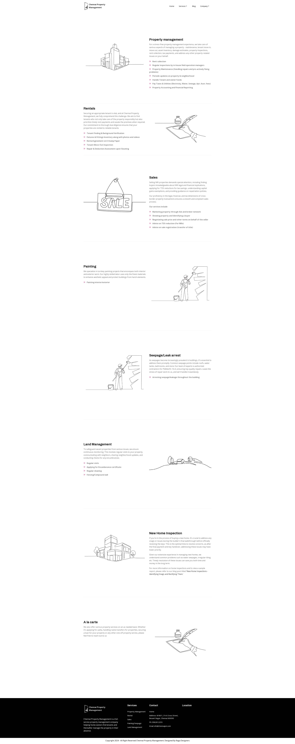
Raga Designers (183, 740)
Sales (129, 719)
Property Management (136, 711)
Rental (129, 715)
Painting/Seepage (134, 723)
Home (171, 6)
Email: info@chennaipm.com (160, 726)
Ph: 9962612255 (155, 722)
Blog (194, 6)
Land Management (134, 727)
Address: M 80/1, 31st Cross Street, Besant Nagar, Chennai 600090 (163, 716)
